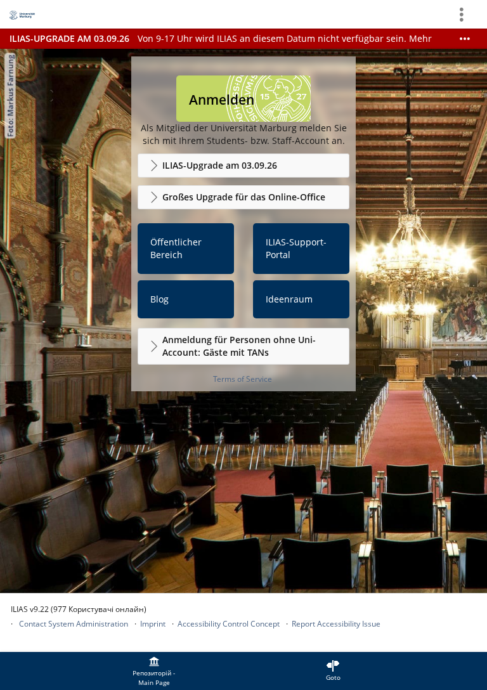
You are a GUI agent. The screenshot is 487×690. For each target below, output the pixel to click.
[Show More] (465, 39)
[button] (243, 165)
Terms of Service (242, 379)
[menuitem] (154, 671)
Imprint (153, 623)
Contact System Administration (73, 623)
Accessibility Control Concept (229, 623)
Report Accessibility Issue (336, 623)
